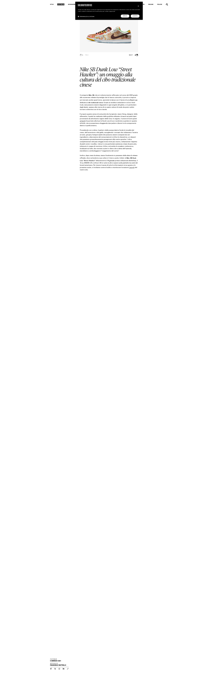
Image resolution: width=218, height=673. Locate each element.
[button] (123, 55)
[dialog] (109, 11)
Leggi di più (112, 11)
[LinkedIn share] (63, 669)
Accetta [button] (135, 16)
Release (150, 4)
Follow (159, 4)
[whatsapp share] (59, 669)
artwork (83, 121)
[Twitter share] (55, 669)
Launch (131, 167)
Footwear (60, 4)
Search (167, 4)
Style (52, 4)
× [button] (138, 6)
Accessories (72, 4)
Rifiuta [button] (125, 16)
